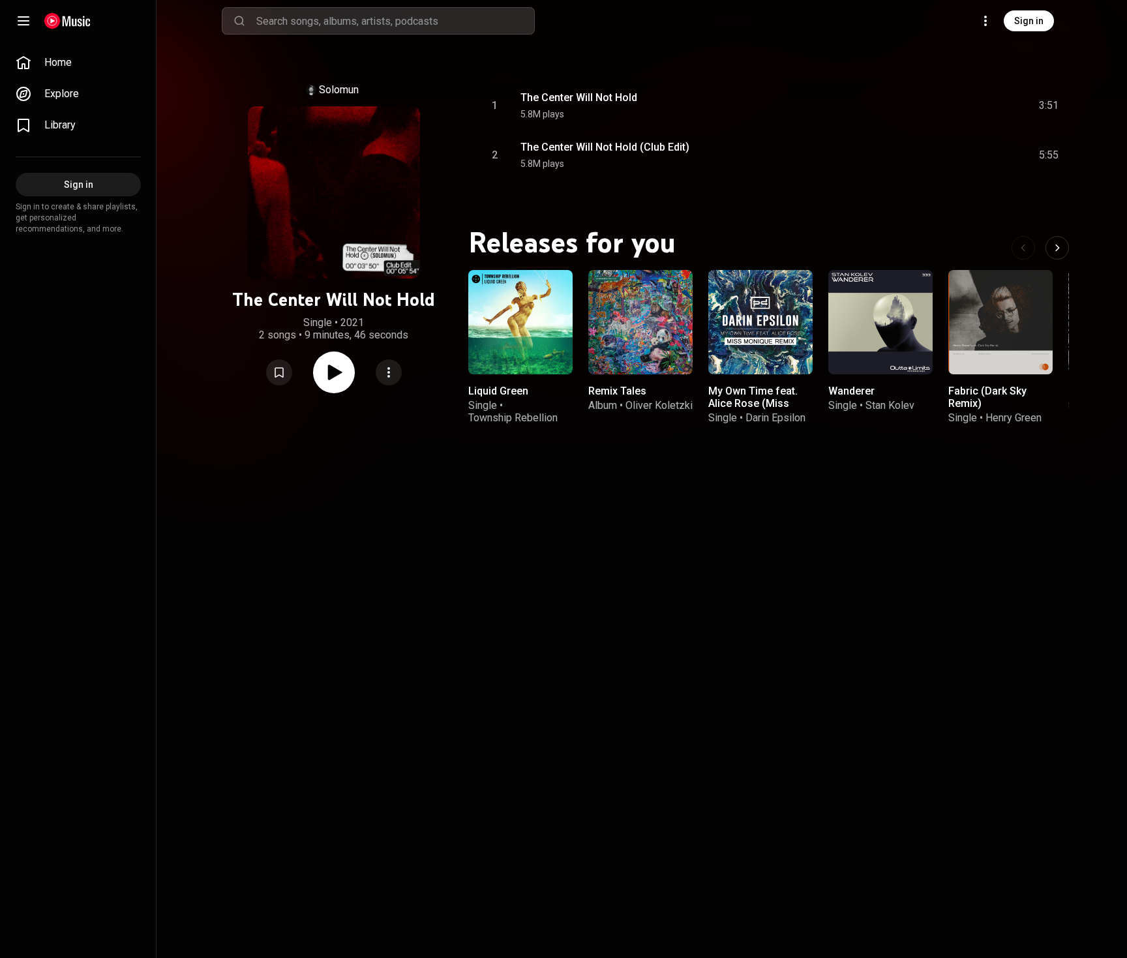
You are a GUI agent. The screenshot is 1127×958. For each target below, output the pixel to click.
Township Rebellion (513, 418)
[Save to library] (279, 372)
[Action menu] (389, 372)
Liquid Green (498, 391)
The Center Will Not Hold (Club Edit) (604, 147)
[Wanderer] (880, 322)
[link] (78, 62)
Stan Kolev (889, 405)
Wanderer (851, 391)
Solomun (339, 89)
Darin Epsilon (775, 418)
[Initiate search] (239, 20)
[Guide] (23, 21)
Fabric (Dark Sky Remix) (987, 397)
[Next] (1057, 248)
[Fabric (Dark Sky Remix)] (1000, 322)
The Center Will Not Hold (578, 97)
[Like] (950, 105)
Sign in (1029, 21)
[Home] (67, 21)
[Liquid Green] (520, 322)
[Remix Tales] (640, 322)
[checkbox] (1049, 105)
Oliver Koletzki (659, 405)
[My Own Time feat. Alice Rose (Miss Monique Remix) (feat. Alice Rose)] (760, 322)
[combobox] (395, 21)
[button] (279, 372)
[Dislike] (975, 105)
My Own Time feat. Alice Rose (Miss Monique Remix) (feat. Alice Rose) (753, 410)
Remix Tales (617, 391)
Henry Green (1013, 418)
